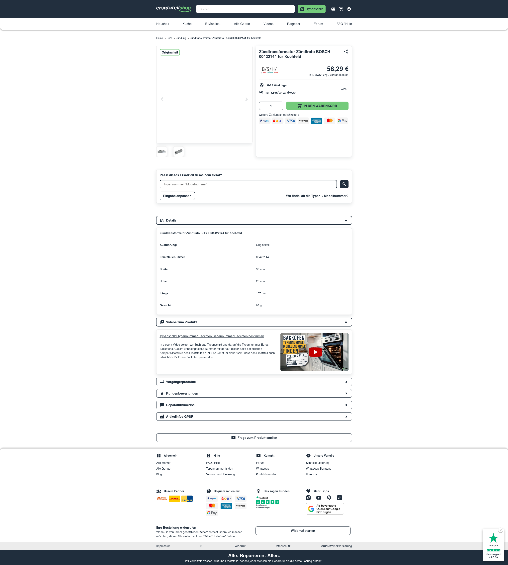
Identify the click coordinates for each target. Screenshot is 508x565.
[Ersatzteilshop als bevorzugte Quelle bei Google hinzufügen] (325, 509)
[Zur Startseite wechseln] (173, 9)
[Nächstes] (246, 99)
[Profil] (349, 9)
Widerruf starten (303, 530)
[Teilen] (346, 51)
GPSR (345, 88)
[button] (162, 24)
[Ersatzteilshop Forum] (330, 497)
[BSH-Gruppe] (269, 70)
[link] (254, 437)
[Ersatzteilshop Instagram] (310, 497)
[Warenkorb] (341, 9)
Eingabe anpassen (177, 195)
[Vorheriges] (162, 99)
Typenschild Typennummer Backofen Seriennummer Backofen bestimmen (212, 336)
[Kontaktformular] (333, 9)
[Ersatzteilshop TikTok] (340, 497)
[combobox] (245, 9)
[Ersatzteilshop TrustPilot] (263, 497)
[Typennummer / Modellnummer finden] (344, 184)
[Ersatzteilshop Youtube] (320, 497)
